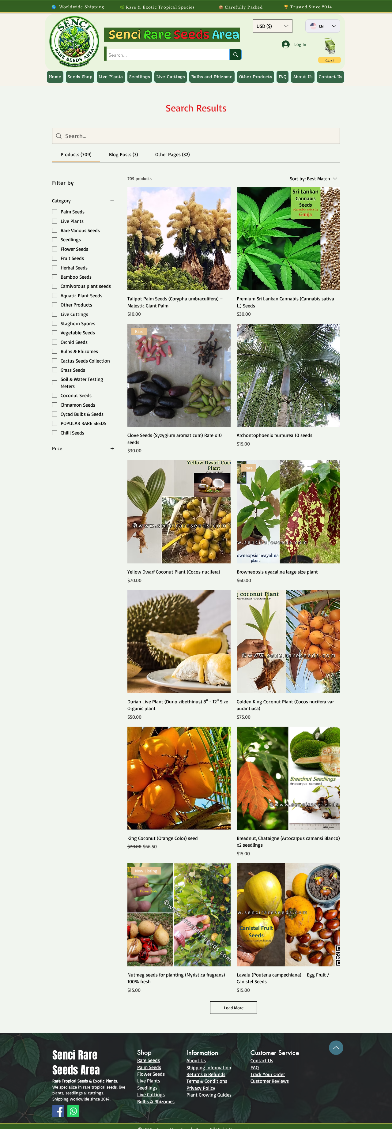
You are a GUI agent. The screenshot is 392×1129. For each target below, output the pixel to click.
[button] (272, 26)
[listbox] (272, 26)
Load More (233, 1007)
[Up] (336, 1048)
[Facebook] (58, 1111)
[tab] (76, 154)
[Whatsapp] (73, 1111)
